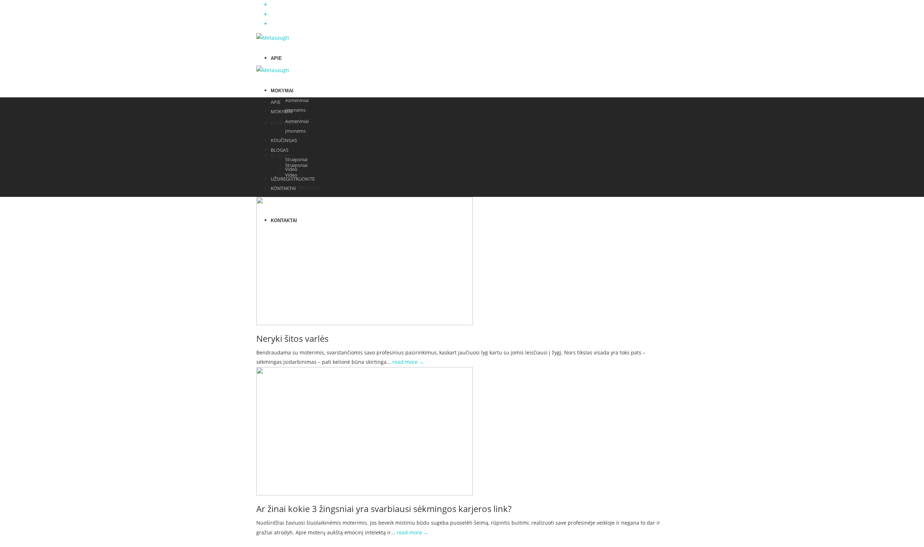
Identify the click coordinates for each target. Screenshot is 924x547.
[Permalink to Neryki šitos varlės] (364, 260)
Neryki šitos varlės (292, 338)
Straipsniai (296, 159)
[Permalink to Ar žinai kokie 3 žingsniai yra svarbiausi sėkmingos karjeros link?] (364, 430)
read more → (408, 361)
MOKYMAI (282, 90)
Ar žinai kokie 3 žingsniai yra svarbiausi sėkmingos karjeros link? (383, 509)
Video (291, 169)
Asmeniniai (297, 100)
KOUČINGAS (285, 123)
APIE (276, 58)
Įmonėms (295, 110)
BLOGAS (279, 150)
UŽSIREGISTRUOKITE (293, 179)
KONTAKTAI (283, 188)
